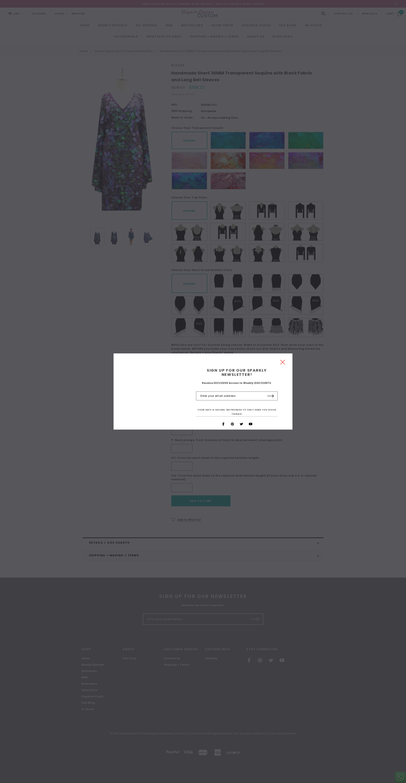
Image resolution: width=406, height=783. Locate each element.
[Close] (282, 363)
